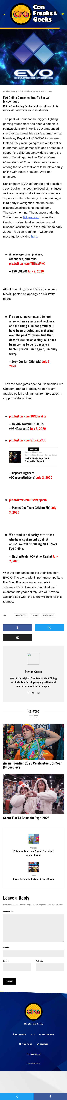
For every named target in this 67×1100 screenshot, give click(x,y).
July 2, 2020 (36, 271)
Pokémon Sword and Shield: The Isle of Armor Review (33, 852)
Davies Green (10, 91)
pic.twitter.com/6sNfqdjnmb (28, 500)
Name (6, 947)
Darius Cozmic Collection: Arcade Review (33, 877)
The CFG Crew (33, 1054)
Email (6, 961)
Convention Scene (29, 91)
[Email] (17, 637)
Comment (8, 911)
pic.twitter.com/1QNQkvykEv (27, 416)
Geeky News (51, 455)
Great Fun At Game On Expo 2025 (26, 818)
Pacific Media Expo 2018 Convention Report (36, 460)
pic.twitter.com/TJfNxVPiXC (27, 263)
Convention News (33, 452)
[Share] (17, 627)
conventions (21, 615)
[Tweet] (49, 627)
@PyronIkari (31, 217)
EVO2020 (35, 615)
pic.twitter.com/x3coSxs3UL (27, 440)
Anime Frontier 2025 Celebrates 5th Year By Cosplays (32, 765)
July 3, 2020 (38, 428)
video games (49, 615)
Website (39, 961)
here (34, 236)
